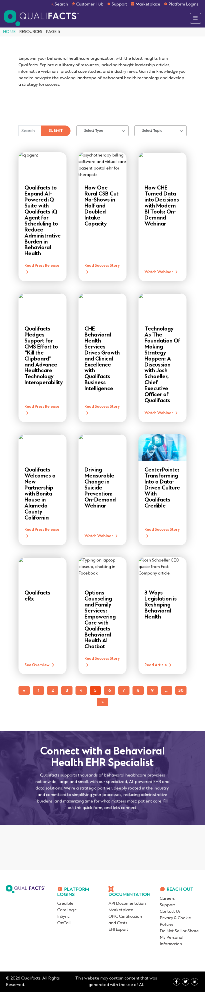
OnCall (63, 923)
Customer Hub (90, 4)
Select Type (93, 131)
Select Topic (152, 131)
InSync (63, 916)
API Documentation (127, 903)
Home (9, 32)
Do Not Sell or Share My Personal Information (179, 938)
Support (119, 4)
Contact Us (170, 911)
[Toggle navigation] (195, 18)
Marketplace (148, 4)
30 (181, 690)
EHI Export (118, 929)
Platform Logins (183, 4)
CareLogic (66, 910)
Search (61, 4)
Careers (167, 898)
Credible (65, 903)
